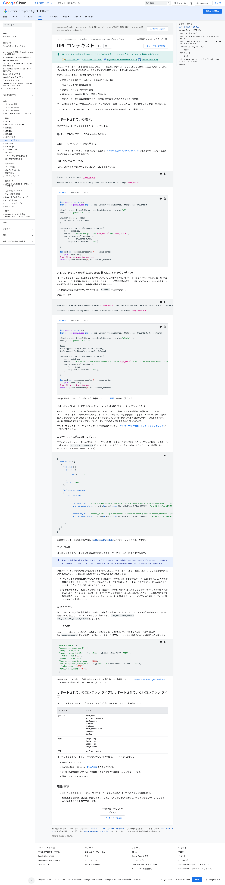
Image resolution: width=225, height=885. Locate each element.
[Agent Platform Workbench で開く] (122, 60)
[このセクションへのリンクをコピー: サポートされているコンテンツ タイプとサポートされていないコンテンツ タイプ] (62, 697)
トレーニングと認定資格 (142, 869)
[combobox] (158, 3)
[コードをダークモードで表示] (161, 174)
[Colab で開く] (71, 60)
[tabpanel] (112, 231)
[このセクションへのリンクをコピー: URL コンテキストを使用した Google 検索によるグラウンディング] (137, 273)
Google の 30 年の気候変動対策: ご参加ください (124, 879)
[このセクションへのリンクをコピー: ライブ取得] (72, 547)
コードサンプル (138, 860)
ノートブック (53, 17)
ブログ (181, 852)
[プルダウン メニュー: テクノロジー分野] (52, 3)
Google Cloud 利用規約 (94, 879)
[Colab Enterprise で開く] (92, 60)
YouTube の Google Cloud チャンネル (193, 865)
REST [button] (86, 192)
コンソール (181, 3)
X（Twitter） (183, 860)
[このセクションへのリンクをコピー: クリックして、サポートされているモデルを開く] (108, 134)
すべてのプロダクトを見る (49, 852)
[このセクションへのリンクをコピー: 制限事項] (72, 786)
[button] (17, 88)
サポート (88, 856)
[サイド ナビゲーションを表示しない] (31, 880)
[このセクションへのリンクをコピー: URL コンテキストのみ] (85, 161)
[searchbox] (17, 25)
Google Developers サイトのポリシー (98, 831)
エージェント (27, 17)
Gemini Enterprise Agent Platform (28, 11)
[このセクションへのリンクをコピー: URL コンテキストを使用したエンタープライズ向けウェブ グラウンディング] (148, 406)
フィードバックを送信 (156, 46)
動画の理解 (92, 767)
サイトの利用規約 (74, 879)
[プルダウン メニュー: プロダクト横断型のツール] (83, 3)
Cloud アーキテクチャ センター (144, 865)
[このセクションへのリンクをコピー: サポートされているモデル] (96, 119)
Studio (14, 17)
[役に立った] (162, 39)
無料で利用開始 (212, 11)
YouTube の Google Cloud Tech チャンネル (195, 869)
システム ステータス (93, 865)
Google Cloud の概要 (140, 856)
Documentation (70, 39)
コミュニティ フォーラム (95, 852)
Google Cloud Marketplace (49, 860)
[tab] (62, 192)
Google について (45, 879)
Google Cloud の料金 (46, 856)
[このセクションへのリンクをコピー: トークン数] (72, 626)
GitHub (134, 852)
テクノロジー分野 (42, 3)
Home (59, 39)
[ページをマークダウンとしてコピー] (106, 46)
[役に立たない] (166, 39)
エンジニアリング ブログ (82, 17)
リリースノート (91, 860)
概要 (5, 17)
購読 (197, 879)
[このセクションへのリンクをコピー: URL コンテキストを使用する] (100, 144)
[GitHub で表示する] (150, 60)
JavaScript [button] (75, 192)
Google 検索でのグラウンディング (123, 150)
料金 (65, 17)
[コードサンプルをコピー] (165, 174)
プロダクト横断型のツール (69, 3)
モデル (40, 17)
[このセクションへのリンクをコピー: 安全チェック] (75, 607)
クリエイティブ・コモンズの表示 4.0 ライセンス (107, 829)
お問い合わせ (43, 865)
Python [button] (62, 192)
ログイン (218, 3)
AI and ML (83, 39)
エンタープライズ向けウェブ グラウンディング (142, 426)
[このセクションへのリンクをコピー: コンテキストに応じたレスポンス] (98, 437)
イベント (182, 856)
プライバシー (59, 879)
